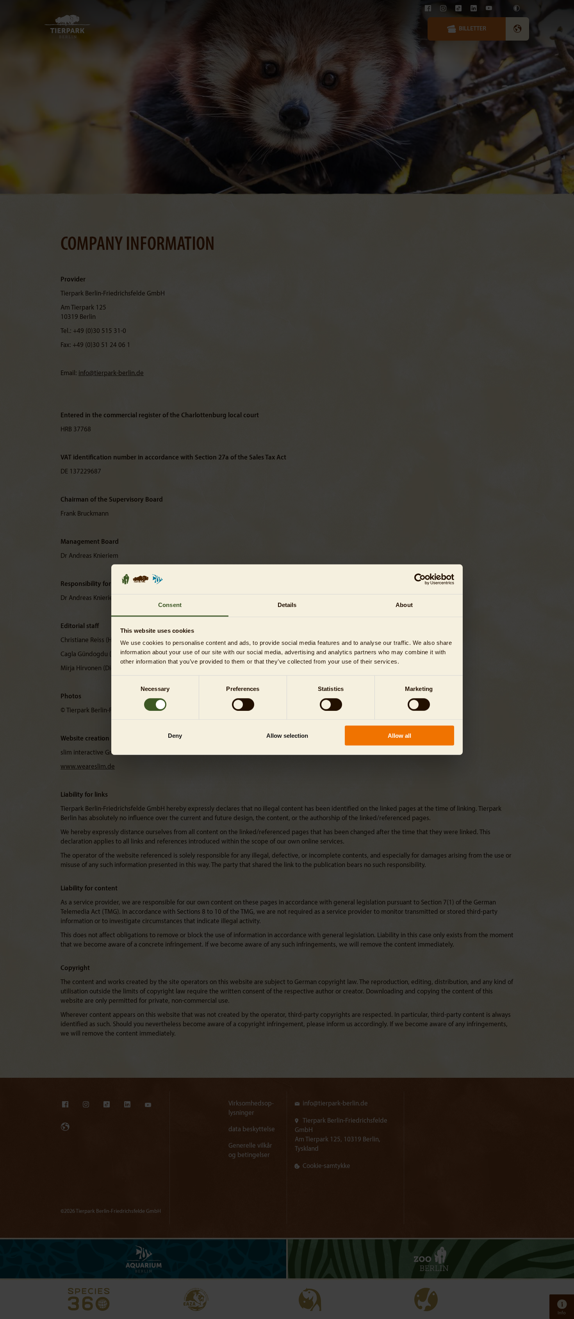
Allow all (399, 735)
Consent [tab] (170, 605)
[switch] (243, 704)
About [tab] (404, 605)
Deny (175, 735)
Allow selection (287, 735)
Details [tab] (287, 605)
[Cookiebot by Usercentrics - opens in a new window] (420, 579)
